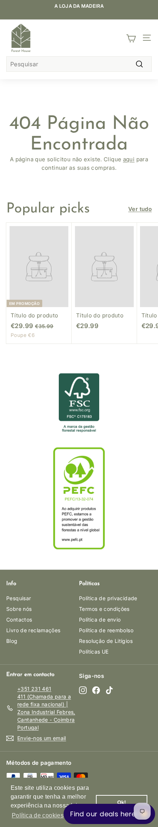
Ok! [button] (121, 802)
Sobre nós (19, 609)
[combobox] (79, 64)
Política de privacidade (108, 598)
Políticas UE (94, 651)
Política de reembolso (106, 630)
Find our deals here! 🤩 (109, 814)
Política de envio (100, 619)
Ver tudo (140, 208)
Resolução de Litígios (106, 641)
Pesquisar (18, 598)
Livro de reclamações (33, 630)
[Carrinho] (131, 38)
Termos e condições (104, 609)
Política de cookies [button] (38, 815)
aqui (129, 159)
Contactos (19, 619)
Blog (12, 641)
